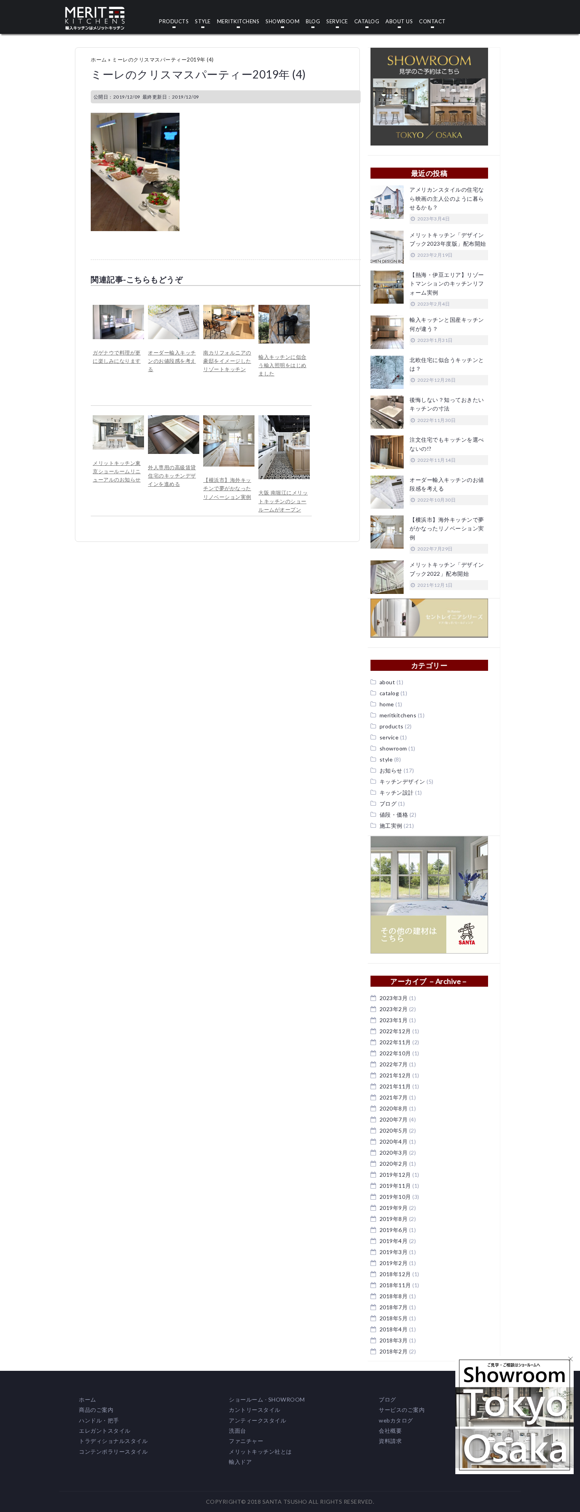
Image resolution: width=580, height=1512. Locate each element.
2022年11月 (395, 1042)
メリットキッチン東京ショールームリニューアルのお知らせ (117, 471)
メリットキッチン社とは (260, 1451)
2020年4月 (394, 1141)
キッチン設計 (397, 792)
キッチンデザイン (402, 781)
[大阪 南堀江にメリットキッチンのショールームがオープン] (284, 419)
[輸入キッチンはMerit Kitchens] (95, 10)
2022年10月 (395, 1053)
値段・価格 (394, 814)
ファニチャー (246, 1440)
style (386, 759)
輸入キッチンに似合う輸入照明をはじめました (282, 365)
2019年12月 (395, 1174)
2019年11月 (395, 1185)
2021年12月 (395, 1075)
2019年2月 (394, 1263)
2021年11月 (395, 1086)
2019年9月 (394, 1207)
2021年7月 (394, 1097)
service (389, 737)
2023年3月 (394, 998)
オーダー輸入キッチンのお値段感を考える (172, 361)
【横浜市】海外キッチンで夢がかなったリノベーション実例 (227, 488)
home (387, 704)
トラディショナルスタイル (113, 1440)
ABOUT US (399, 21)
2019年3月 (394, 1252)
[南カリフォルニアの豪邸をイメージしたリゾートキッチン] (228, 309)
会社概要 (390, 1430)
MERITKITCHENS (238, 21)
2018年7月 (394, 1307)
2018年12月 (395, 1274)
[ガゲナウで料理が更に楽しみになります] (118, 309)
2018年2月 (394, 1351)
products (392, 726)
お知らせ (391, 770)
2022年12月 (395, 1031)
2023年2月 (394, 1009)
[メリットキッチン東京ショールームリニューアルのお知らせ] (118, 419)
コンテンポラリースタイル (113, 1451)
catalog (389, 693)
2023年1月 (394, 1020)
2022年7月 (394, 1064)
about (387, 682)
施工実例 (391, 825)
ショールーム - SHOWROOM (267, 1399)
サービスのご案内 (402, 1409)
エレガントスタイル (105, 1430)
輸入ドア (240, 1461)
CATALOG (367, 21)
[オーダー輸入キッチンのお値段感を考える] (173, 309)
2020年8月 (394, 1108)
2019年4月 (394, 1241)
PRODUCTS (174, 21)
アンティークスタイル (257, 1420)
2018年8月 (394, 1296)
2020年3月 (394, 1152)
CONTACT (432, 21)
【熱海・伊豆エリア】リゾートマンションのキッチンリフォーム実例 (447, 283)
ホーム (99, 59)
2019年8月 (394, 1218)
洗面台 (237, 1430)
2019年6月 (394, 1229)
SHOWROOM (282, 21)
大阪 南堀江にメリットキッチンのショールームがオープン (283, 501)
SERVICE (337, 21)
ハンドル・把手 (99, 1420)
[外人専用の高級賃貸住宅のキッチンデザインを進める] (173, 419)
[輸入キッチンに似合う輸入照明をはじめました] (284, 309)
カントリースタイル (255, 1409)
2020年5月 (394, 1130)
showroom (393, 748)
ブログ (388, 803)
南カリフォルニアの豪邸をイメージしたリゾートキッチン (227, 361)
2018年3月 (394, 1340)
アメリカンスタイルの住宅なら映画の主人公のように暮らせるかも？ (447, 198)
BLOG (313, 21)
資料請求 (390, 1440)
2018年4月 (394, 1329)
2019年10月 (395, 1196)
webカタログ (396, 1420)
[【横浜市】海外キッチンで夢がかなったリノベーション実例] (228, 419)
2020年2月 (394, 1163)
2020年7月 (394, 1119)
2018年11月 (395, 1285)
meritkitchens (398, 715)
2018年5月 (394, 1318)
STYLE (203, 21)
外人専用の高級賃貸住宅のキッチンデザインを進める (172, 475)
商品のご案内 (96, 1409)
